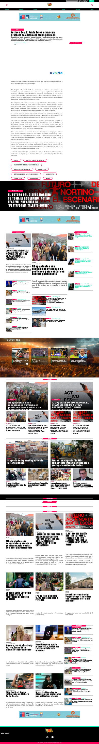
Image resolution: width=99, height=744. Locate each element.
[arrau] (9, 284)
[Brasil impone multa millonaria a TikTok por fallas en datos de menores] (71, 261)
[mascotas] (9, 293)
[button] (16, 160)
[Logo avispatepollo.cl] (49, 5)
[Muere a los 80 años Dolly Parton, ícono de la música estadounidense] (71, 249)
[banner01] (49, 20)
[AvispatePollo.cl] (7, 5)
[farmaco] (68, 691)
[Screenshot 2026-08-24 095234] (9, 311)
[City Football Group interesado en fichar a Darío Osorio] (71, 274)
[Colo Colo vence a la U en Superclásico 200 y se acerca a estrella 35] (9, 302)
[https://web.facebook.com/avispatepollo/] (47, 737)
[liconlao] (71, 286)
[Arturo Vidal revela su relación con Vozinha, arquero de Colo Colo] (71, 236)
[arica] (9, 329)
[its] (68, 701)
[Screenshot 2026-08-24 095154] (9, 320)
